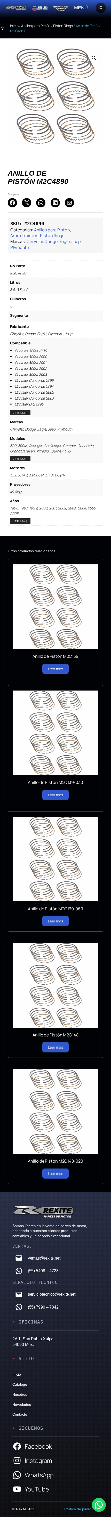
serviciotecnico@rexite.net (51, 1294)
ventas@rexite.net (44, 1258)
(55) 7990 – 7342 (43, 1307)
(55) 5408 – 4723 (43, 1270)
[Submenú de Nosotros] (29, 1395)
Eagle (64, 241)
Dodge (51, 241)
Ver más (20, 413)
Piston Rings (63, 25)
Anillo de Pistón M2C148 (55, 1035)
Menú (81, 7)
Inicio (14, 25)
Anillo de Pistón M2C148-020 (55, 1161)
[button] (94, 58)
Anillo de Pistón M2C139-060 (55, 908)
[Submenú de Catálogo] (29, 1385)
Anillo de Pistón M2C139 (55, 656)
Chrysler (35, 241)
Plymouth (19, 247)
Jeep (76, 241)
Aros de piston (24, 235)
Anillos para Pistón (35, 25)
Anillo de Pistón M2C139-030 (55, 782)
